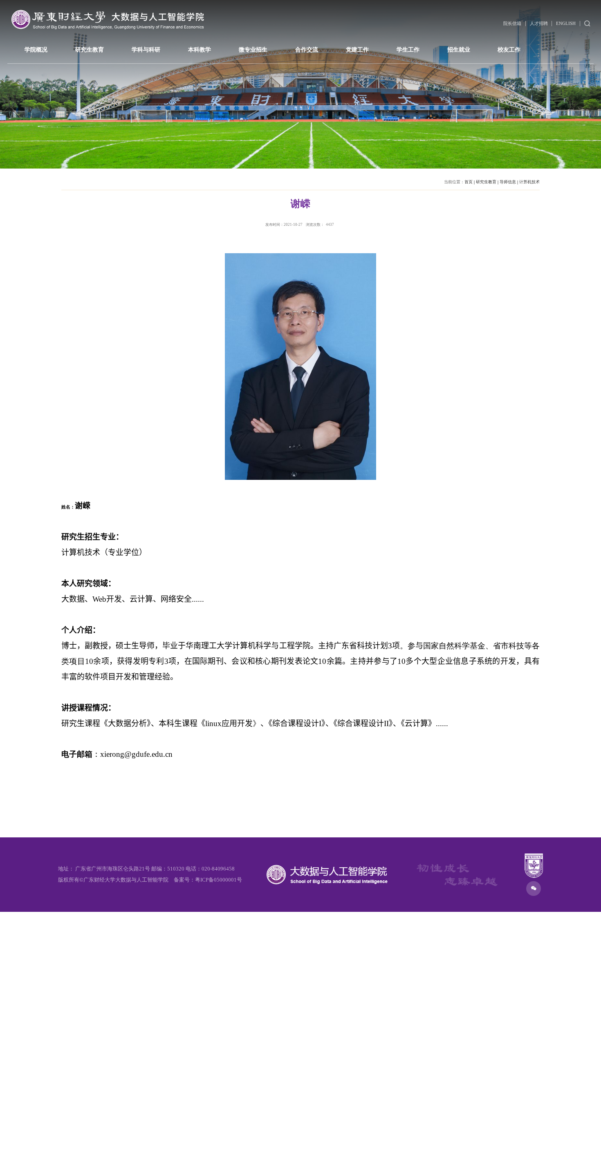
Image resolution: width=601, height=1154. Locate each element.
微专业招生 (253, 49)
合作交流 (306, 49)
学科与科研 (146, 49)
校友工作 (509, 49)
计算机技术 (529, 182)
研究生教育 (89, 49)
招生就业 (458, 49)
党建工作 (357, 49)
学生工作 (408, 49)
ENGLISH (566, 23)
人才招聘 (539, 23)
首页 (468, 182)
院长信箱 (512, 23)
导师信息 (508, 182)
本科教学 (199, 49)
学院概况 (36, 49)
